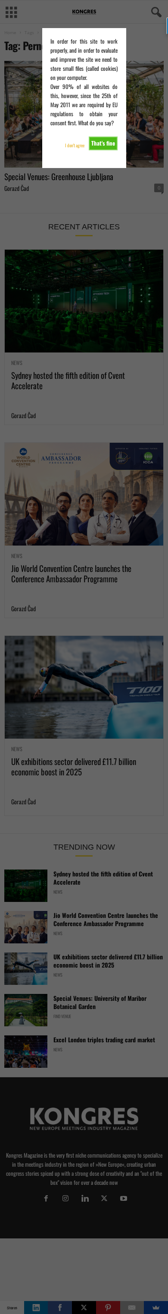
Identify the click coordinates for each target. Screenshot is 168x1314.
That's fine (103, 143)
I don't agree (74, 145)
